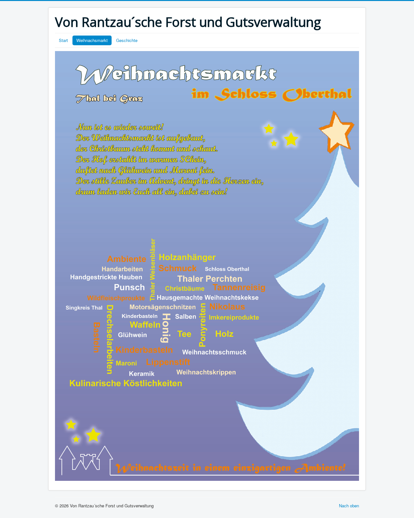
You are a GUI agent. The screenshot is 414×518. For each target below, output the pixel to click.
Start (63, 40)
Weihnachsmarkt (92, 40)
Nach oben (349, 505)
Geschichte (126, 40)
